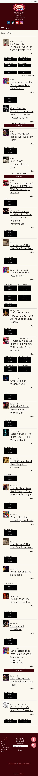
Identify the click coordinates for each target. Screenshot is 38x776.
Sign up (30, 1)
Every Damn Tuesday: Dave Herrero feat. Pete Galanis (21, 85)
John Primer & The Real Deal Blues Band (21, 247)
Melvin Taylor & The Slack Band (20, 573)
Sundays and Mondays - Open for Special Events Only (21, 46)
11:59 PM (10, 59)
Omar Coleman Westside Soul (18, 382)
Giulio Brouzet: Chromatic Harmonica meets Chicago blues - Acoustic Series (21, 113)
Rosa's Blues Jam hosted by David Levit (21, 518)
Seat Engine (21, 773)
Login (35, 1)
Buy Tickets (19, 126)
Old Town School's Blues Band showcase (21, 709)
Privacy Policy (13, 764)
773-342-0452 (19, 13)
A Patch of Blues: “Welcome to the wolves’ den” (19, 409)
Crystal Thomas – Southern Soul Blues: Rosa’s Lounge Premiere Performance (21, 217)
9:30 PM (10, 98)
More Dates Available (26, 75)
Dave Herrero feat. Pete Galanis (20, 274)
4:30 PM (10, 721)
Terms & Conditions (23, 764)
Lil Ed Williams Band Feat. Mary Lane (21, 463)
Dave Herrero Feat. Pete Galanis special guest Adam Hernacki (20, 655)
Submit (20, 750)
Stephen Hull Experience (17, 628)
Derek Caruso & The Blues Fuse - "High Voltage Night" (20, 436)
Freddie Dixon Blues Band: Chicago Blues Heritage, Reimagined (21, 491)
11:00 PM (10, 101)
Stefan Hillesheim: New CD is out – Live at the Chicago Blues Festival (21, 317)
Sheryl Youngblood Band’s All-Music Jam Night (21, 136)
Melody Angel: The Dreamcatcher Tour (20, 600)
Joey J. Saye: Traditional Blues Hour (19, 164)
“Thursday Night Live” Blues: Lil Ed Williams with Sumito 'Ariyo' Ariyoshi (21, 187)
